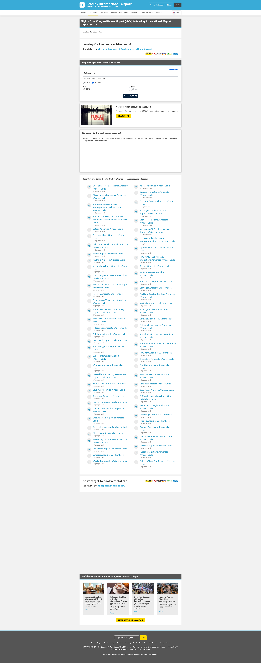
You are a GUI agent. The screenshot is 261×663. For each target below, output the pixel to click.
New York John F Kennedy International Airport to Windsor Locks (157, 259)
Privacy (161, 643)
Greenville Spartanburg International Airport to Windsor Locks (109, 377)
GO (177, 5)
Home (83, 12)
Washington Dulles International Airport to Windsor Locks (154, 213)
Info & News (147, 12)
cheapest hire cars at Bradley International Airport (125, 49)
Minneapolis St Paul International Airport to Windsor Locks (155, 231)
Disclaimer (153, 643)
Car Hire (103, 12)
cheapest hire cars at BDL (111, 485)
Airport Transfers (119, 12)
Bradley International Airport (109, 5)
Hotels (159, 12)
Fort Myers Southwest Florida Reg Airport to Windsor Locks (108, 312)
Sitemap (168, 643)
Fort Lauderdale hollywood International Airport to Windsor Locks (157, 241)
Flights (93, 12)
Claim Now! (123, 116)
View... (87, 610)
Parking (134, 12)
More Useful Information (130, 620)
